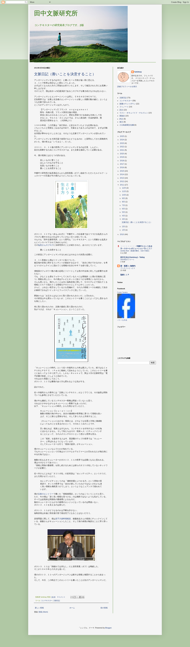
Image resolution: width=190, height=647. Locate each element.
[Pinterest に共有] (83, 597)
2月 (123, 227)
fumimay (138, 72)
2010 (122, 234)
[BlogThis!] (74, 597)
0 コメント (61, 597)
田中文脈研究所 (56, 13)
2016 (122, 167)
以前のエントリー (45, 494)
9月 (123, 198)
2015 (122, 171)
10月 (124, 195)
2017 (122, 164)
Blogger (108, 628)
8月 (123, 202)
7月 (123, 205)
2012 (122, 181)
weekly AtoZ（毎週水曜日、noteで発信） (135, 251)
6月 (123, 209)
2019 (122, 157)
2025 (122, 136)
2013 (122, 178)
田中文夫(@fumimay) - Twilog (132, 257)
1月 (123, 230)
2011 (122, 185)
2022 (122, 147)
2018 (122, 161)
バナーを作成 (122, 320)
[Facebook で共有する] (80, 597)
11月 (124, 191)
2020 (122, 154)
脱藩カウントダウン (127, 104)
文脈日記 (56, 600)
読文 (121, 110)
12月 (124, 188)
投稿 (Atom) (43, 612)
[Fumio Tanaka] (126, 318)
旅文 (121, 122)
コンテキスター (47, 600)
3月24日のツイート (127, 259)
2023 (122, 143)
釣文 (121, 119)
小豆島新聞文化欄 (126, 125)
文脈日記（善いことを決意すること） (65, 74)
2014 (122, 174)
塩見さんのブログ (45, 245)
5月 (123, 212)
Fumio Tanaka (122, 292)
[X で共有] (77, 597)
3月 (123, 219)
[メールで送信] (71, 597)
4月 (123, 216)
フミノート (123, 107)
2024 (122, 140)
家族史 (122, 116)
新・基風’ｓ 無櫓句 (128, 266)
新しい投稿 (39, 608)
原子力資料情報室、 (64, 519)
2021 (122, 150)
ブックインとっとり (127, 268)
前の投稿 (104, 608)
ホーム (72, 608)
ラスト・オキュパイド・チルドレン (133, 113)
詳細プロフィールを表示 (127, 87)
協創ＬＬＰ (124, 275)
